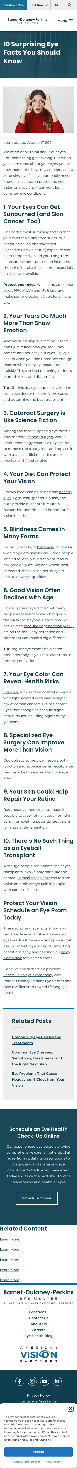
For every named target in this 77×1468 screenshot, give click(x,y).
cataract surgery (40, 437)
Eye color (11, 692)
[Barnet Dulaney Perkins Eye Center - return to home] (38, 1297)
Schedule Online (13, 5)
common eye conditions (24, 193)
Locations (37, 1312)
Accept (38, 1452)
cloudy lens (38, 449)
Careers (38, 1330)
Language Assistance (38, 1401)
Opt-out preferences (27, 1461)
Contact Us (38, 1318)
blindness (45, 547)
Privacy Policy (52, 1461)
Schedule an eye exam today (28, 975)
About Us (38, 1324)
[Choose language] (57, 5)
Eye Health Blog (38, 1336)
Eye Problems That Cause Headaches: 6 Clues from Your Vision (38, 1079)
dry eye (31, 388)
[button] (70, 1409)
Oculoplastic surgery (20, 760)
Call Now (37, 5)
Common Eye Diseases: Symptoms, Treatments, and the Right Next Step (37, 1058)
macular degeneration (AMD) (49, 626)
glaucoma (12, 722)
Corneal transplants (33, 878)
